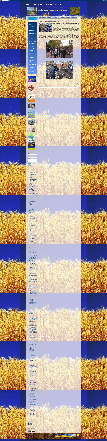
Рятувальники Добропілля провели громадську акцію (33, 179)
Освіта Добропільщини (32, 38)
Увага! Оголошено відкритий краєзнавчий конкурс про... (33, 281)
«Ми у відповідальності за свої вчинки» (32, 259)
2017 (29, 167)
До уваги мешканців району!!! (31, 395)
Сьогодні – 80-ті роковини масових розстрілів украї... (33, 209)
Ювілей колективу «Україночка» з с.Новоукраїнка (31, 324)
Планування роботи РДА (32, 67)
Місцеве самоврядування (31, 24)
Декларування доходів (32, 64)
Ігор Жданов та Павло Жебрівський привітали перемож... (32, 312)
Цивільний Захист (31, 71)
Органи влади (31, 22)
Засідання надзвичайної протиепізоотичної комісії (33, 255)
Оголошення (65, 17)
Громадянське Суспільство (31, 55)
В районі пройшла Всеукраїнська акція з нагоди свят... (32, 337)
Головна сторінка (59, 83)
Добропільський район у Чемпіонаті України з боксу (33, 366)
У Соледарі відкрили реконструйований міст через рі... (32, 356)
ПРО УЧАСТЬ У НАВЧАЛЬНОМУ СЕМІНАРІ (33, 212)
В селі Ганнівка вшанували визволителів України (32, 174)
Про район (46, 17)
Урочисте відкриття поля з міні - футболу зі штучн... (32, 318)
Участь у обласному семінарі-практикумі (32, 409)
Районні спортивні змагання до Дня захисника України (33, 320)
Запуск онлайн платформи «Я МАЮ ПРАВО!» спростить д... (32, 390)
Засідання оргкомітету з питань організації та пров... (32, 278)
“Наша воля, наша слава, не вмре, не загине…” (33, 340)
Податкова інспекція (32, 46)
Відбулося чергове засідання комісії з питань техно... (33, 280)
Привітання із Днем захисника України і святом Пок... (32, 314)
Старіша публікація (75, 83)
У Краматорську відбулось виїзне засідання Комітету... (32, 229)
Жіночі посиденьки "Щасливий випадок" (32, 301)
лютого (30, 423)
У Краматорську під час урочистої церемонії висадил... (32, 177)
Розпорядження (53, 17)
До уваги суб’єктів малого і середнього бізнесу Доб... (33, 331)
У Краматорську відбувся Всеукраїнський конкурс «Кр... (32, 218)
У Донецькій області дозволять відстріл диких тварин (32, 351)
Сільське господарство (32, 36)
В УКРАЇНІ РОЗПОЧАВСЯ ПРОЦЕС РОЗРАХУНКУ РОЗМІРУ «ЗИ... (32, 369)
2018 (29, 166)
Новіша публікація (42, 83)
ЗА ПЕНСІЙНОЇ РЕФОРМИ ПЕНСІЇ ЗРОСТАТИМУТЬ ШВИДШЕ (32, 253)
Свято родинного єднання (32, 188)
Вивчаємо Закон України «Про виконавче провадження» (32, 393)
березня (30, 422)
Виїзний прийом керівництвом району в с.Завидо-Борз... (32, 365)
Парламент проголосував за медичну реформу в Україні (33, 274)
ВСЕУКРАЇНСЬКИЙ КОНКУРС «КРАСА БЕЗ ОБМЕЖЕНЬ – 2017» (32, 261)
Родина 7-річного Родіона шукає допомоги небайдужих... (32, 288)
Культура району (31, 39)
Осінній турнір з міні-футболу (33, 264)
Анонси (75, 17)
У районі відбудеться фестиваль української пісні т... (32, 397)
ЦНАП (30, 53)
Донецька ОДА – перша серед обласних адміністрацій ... (32, 286)
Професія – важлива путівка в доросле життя (33, 267)
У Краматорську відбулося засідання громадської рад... (32, 400)
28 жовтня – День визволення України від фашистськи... (32, 205)
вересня (30, 415)
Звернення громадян (32, 43)
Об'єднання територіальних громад (32, 28)
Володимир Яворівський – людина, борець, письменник (32, 354)
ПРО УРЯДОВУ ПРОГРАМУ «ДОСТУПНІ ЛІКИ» (33, 199)
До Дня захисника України (32, 302)
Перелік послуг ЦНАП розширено (32, 207)
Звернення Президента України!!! (32, 373)
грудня (30, 168)
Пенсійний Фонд (31, 48)
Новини (71, 17)
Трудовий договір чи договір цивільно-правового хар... (33, 292)
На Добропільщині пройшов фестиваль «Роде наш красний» (33, 371)
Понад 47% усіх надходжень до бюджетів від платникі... (33, 201)
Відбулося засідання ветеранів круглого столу (32, 327)
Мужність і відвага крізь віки (32, 329)
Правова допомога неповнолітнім (31, 211)
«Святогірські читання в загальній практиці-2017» (33, 386)
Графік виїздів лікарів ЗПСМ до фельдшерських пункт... (33, 193)
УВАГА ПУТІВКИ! (31, 349)
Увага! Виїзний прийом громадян (32, 309)
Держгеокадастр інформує (31, 61)
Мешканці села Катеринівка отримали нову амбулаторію (33, 333)
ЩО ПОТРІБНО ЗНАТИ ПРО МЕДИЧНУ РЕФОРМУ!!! (33, 293)
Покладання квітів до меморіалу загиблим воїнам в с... (32, 183)
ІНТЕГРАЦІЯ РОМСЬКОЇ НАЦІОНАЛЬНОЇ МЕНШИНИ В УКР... (32, 414)
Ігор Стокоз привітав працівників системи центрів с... (32, 226)
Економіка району (31, 30)
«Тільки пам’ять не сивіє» (32, 192)
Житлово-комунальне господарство (32, 50)
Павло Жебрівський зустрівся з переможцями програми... (33, 407)
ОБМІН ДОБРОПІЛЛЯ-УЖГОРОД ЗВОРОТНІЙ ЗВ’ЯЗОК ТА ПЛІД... (32, 402)
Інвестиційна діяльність (32, 33)
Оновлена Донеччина (32, 26)
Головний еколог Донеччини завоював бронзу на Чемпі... (33, 173)
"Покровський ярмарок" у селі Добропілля (32, 303)
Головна (41, 17)
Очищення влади (31, 62)
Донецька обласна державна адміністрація (62, 79)
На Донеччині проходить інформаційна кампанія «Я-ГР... (32, 345)
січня (30, 424)
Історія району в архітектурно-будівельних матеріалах (33, 271)
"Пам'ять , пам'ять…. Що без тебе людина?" (33, 214)
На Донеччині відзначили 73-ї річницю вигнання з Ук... (33, 186)
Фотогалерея (59, 17)
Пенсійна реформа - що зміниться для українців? (32, 290)
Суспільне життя (31, 57)
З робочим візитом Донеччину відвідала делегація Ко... (32, 343)
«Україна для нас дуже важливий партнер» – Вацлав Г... (32, 360)
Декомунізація (31, 69)
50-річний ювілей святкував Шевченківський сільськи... (33, 257)
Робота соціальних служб (32, 328)
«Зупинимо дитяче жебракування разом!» (32, 241)
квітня (30, 421)
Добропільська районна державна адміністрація (45, 4)
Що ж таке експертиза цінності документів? (32, 316)
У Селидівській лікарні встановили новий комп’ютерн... (32, 411)
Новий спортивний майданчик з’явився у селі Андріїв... (33, 348)
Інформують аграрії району (33, 265)
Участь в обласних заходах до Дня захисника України (33, 295)
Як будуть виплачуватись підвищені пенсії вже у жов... (32, 383)
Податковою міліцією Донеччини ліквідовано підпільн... (32, 404)
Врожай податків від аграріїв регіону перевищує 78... (33, 388)
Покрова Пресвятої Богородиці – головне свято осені (32, 299)
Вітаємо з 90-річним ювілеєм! (31, 233)
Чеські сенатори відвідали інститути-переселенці (32, 358)
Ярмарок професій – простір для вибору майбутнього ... (33, 224)
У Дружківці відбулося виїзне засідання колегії (33, 220)
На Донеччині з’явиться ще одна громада (32, 384)
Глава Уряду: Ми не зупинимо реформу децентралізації (32, 238)
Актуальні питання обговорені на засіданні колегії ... (32, 235)
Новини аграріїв (31, 189)
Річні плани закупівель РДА (32, 41)
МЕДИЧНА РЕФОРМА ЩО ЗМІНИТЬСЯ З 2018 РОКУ (33, 269)
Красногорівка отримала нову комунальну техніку (32, 335)
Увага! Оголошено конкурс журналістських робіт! (32, 283)
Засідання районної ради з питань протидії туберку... (33, 362)
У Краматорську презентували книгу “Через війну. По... (33, 231)
